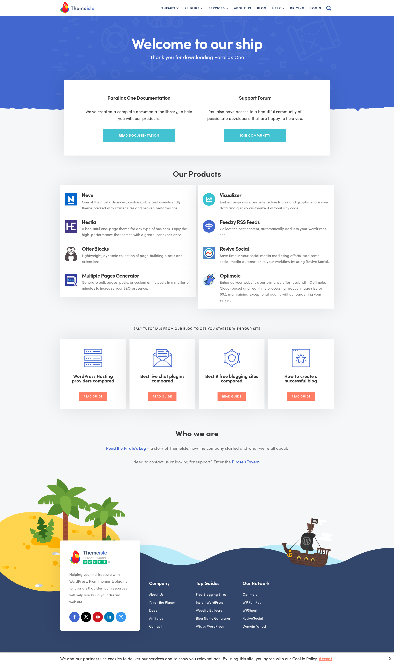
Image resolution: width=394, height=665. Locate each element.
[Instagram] (121, 618)
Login (315, 8)
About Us (242, 8)
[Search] (329, 8)
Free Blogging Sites (211, 594)
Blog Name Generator (213, 618)
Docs (153, 610)
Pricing (297, 8)
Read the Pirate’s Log (126, 448)
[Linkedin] (109, 618)
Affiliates (156, 618)
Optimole (250, 594)
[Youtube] (98, 618)
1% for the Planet (162, 602)
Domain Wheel (254, 626)
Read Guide (92, 396)
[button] (177, 8)
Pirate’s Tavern (245, 462)
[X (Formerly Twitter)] (86, 618)
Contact (155, 626)
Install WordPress (210, 602)
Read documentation (139, 135)
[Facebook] (74, 618)
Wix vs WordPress (210, 626)
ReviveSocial (253, 618)
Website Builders (209, 610)
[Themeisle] (77, 7)
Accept (325, 658)
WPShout (250, 610)
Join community (255, 135)
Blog (262, 8)
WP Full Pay (252, 602)
